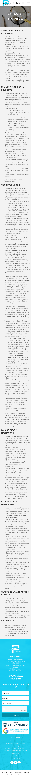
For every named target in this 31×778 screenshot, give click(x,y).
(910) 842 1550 (15, 679)
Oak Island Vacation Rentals (15, 743)
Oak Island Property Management (15, 751)
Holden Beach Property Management (15, 748)
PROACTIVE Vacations (15, 772)
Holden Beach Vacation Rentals (15, 741)
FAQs (15, 755)
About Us (15, 753)
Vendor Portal (15, 758)
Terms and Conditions (18, 775)
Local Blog (15, 746)
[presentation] (14, 709)
